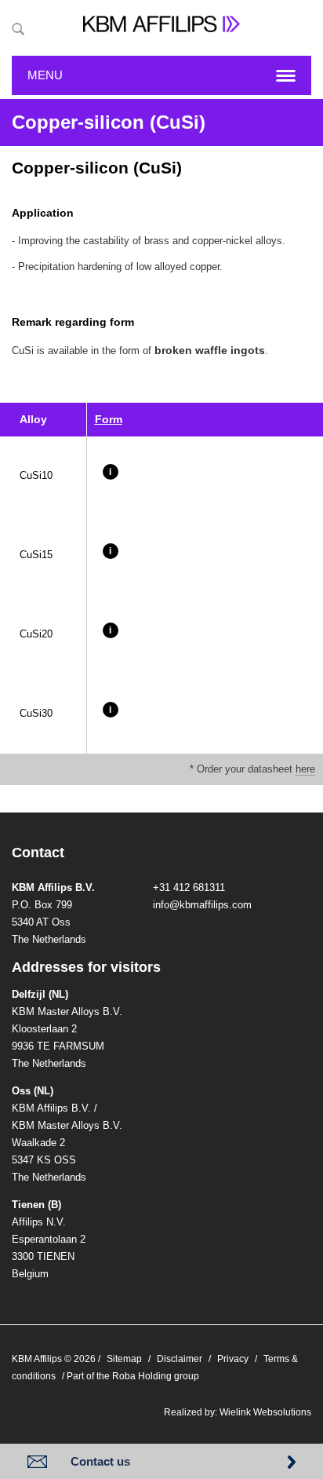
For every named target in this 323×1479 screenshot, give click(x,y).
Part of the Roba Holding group (133, 1376)
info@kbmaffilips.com (202, 905)
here (305, 769)
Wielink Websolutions (265, 1412)
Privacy (233, 1358)
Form (108, 419)
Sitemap (124, 1358)
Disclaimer (179, 1358)
